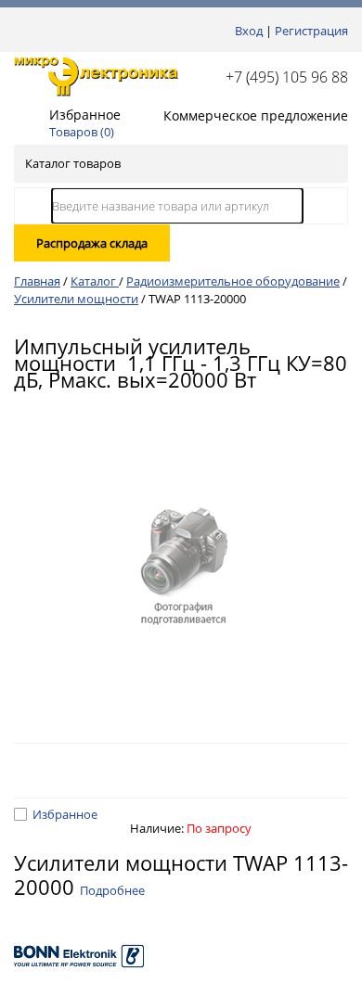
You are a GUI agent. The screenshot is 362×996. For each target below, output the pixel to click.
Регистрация (311, 30)
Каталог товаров (73, 163)
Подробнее (112, 890)
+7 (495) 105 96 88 (287, 77)
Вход (249, 30)
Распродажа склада (92, 243)
